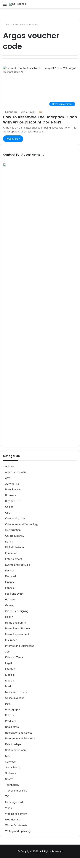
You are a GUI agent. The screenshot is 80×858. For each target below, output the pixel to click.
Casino (9, 506)
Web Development (16, 813)
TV (7, 796)
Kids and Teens (14, 657)
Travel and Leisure (16, 790)
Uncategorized (14, 802)
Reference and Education (20, 738)
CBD (8, 512)
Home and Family (15, 622)
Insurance (11, 640)
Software (10, 773)
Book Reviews (13, 489)
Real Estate (12, 726)
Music (8, 686)
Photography (13, 709)
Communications (15, 518)
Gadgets (10, 599)
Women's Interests (16, 825)
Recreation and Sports (18, 732)
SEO (7, 755)
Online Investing (14, 697)
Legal (8, 663)
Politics (9, 715)
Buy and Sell (12, 501)
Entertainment (13, 558)
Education (11, 553)
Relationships (13, 744)
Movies (9, 680)
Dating (9, 541)
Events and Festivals (17, 564)
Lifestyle (10, 668)
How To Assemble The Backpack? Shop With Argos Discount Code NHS (40, 119)
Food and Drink (14, 593)
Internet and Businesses (19, 645)
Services (10, 761)
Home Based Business (18, 628)
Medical (10, 674)
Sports (9, 778)
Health (9, 616)
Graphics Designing (16, 611)
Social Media (12, 767)
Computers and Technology (21, 524)
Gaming (9, 605)
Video (8, 807)
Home (8, 24)
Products (10, 721)
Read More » (13, 138)
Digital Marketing (15, 547)
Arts (7, 477)
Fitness (9, 587)
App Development (16, 472)
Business (10, 495)
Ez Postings (11, 111)
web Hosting (12, 819)
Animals (10, 466)
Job (7, 651)
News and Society (16, 692)
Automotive (12, 483)
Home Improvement (17, 634)
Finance (10, 582)
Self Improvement (16, 750)
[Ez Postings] (17, 4)
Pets (8, 703)
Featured (10, 576)
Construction (13, 529)
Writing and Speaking (18, 831)
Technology (12, 784)
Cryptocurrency (14, 535)
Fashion (10, 570)
